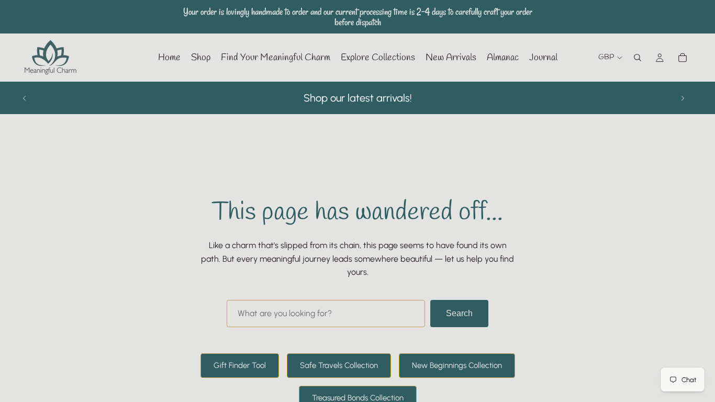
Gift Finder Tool (240, 365)
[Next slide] (682, 97)
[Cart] (682, 57)
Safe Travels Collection (339, 365)
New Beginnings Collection (457, 365)
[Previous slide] (24, 97)
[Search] (637, 57)
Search (459, 313)
